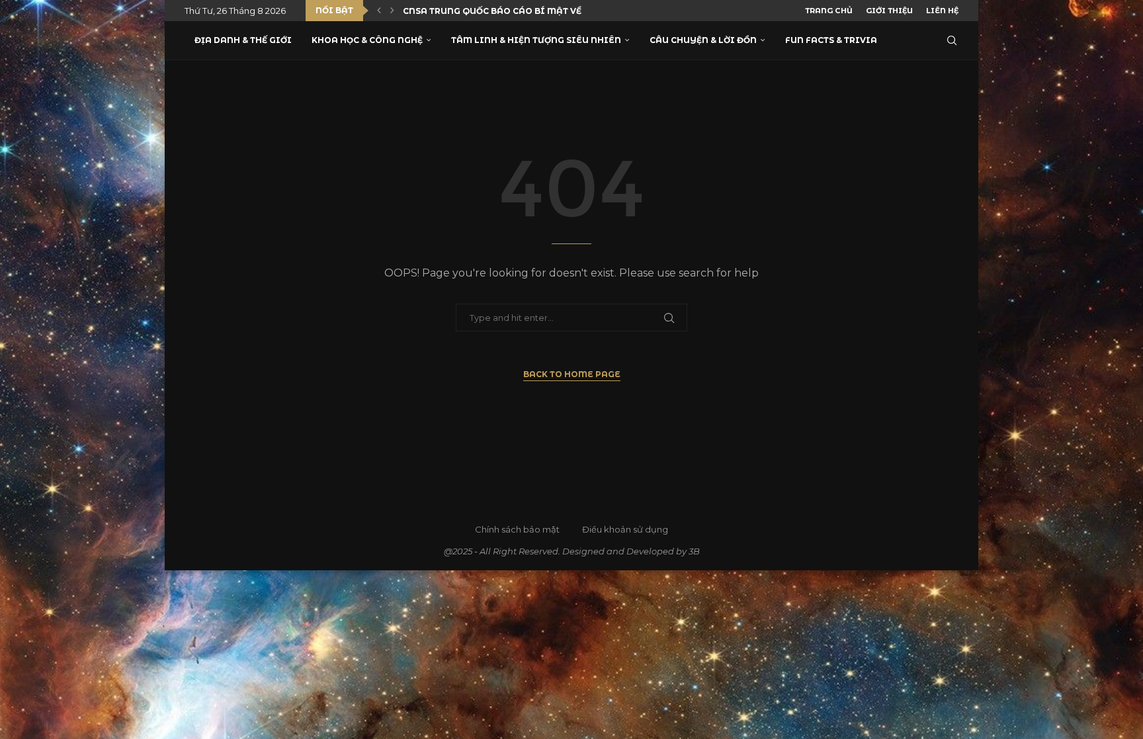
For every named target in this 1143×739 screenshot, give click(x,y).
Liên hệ (942, 10)
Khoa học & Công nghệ (367, 40)
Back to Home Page (571, 374)
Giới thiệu (889, 10)
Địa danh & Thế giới (243, 40)
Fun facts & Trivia (831, 40)
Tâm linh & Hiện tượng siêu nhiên (536, 40)
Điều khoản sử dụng (625, 529)
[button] (379, 10)
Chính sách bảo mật (517, 529)
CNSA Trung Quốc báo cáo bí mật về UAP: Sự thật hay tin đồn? (557, 11)
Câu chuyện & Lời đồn (703, 40)
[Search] (951, 40)
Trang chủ (829, 10)
